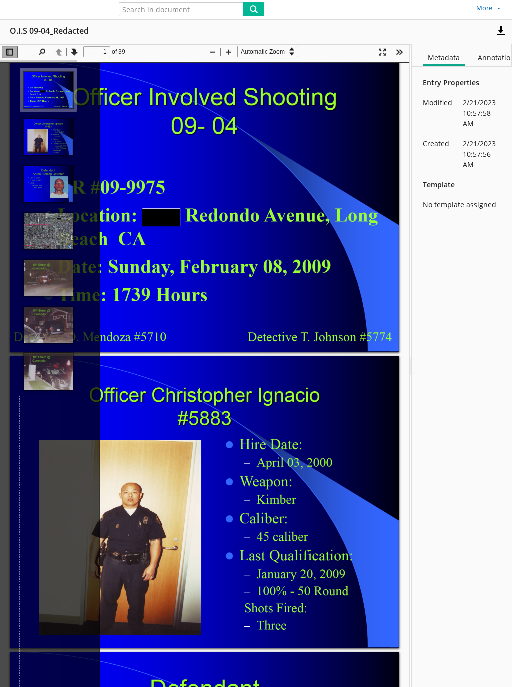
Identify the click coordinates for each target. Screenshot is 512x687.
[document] (462, 365)
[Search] (254, 9)
